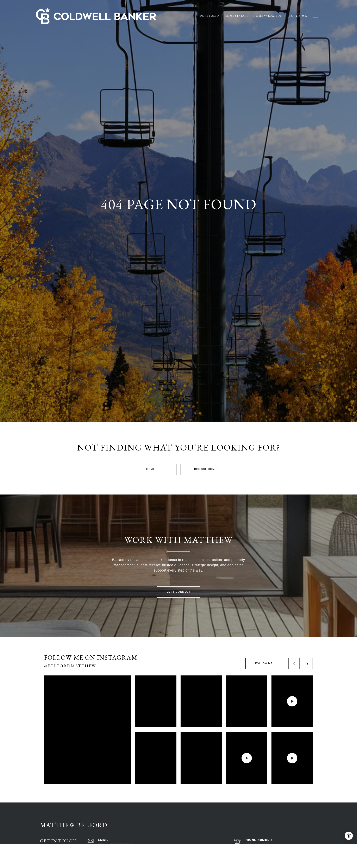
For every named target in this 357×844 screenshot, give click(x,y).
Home (150, 469)
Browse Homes (206, 469)
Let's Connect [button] (178, 592)
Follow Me (264, 663)
